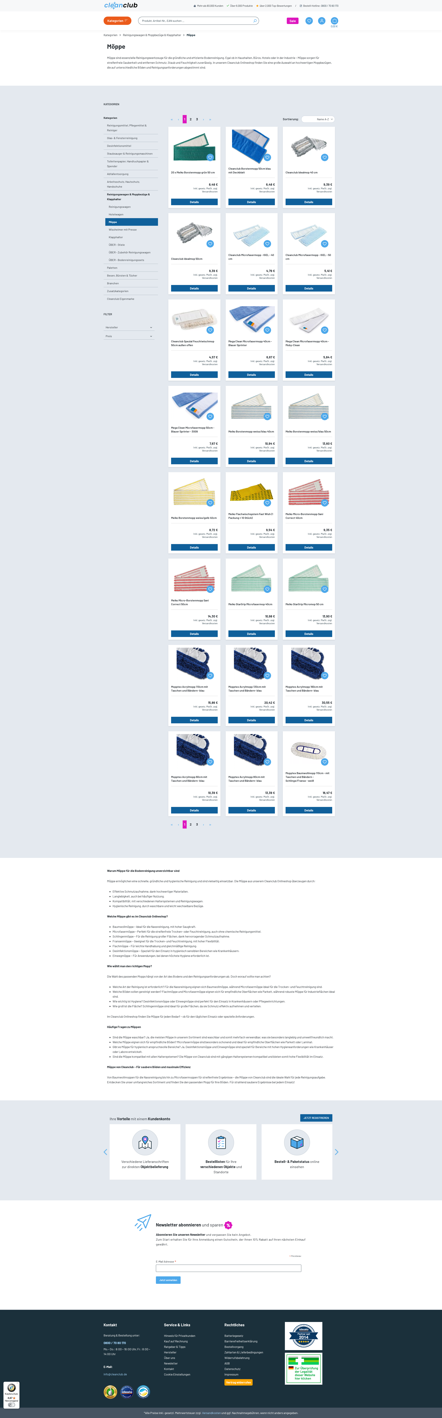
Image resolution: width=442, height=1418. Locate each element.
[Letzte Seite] (210, 119)
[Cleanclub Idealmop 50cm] (194, 233)
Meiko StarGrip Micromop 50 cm (304, 604)
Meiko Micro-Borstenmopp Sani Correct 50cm (190, 602)
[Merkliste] (210, 157)
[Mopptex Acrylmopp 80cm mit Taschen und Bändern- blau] (251, 751)
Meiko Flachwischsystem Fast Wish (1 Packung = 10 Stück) (250, 515)
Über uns (169, 1357)
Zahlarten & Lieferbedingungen (243, 1352)
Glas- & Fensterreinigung (122, 138)
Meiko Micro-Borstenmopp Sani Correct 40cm (304, 515)
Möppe (113, 221)
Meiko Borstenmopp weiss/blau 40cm (251, 431)
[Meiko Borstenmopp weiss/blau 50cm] (309, 406)
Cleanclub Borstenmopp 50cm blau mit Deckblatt (249, 170)
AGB (227, 1363)
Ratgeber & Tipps (174, 1346)
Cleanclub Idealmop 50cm (186, 258)
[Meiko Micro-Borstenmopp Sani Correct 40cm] (309, 492)
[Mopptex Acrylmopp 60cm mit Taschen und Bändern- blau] (194, 751)
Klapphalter (116, 237)
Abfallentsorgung (117, 173)
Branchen (113, 283)
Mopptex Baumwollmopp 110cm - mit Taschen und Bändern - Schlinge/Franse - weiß (307, 776)
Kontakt (169, 1369)
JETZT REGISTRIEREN (316, 1117)
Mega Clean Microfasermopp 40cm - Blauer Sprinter (250, 343)
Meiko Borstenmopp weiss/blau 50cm (308, 431)
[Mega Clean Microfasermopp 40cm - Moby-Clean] (309, 319)
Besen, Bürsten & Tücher (122, 275)
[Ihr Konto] (321, 21)
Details (194, 202)
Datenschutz (232, 1369)
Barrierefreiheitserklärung (240, 1341)
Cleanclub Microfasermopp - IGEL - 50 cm (308, 256)
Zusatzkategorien (117, 291)
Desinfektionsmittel (119, 145)
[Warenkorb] (334, 21)
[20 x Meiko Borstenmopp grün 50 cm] (194, 147)
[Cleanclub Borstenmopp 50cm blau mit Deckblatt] (251, 147)
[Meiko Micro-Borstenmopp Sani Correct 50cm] (194, 578)
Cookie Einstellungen (177, 1374)
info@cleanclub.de (115, 1374)
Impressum (231, 1374)
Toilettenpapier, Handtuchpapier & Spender (128, 164)
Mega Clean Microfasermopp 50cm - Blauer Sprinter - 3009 (192, 429)
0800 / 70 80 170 (329, 5)
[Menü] (17, 1384)
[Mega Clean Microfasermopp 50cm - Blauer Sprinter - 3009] (194, 406)
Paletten (112, 267)
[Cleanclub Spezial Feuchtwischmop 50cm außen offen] (194, 319)
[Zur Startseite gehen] (121, 5)
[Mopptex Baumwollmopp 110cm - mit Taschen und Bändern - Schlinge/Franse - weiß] (309, 751)
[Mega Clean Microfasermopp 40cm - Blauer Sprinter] (251, 319)
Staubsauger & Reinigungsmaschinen (130, 153)
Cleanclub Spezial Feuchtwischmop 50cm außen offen (192, 343)
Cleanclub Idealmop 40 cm (302, 172)
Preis (109, 336)
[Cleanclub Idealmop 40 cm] (309, 147)
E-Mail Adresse (166, 1261)
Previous (105, 1152)
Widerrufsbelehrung (236, 1357)
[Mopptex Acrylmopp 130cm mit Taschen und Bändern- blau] (251, 665)
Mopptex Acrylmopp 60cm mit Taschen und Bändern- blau (189, 778)
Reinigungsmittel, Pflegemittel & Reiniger (127, 128)
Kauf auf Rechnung (176, 1341)
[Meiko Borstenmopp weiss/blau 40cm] (251, 406)
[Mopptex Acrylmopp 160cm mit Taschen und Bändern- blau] (309, 665)
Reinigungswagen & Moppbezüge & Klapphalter (128, 197)
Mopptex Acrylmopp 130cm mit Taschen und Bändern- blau (247, 688)
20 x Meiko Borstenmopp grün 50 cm (193, 172)
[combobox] (194, 21)
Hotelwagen (116, 214)
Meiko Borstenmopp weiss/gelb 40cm (194, 517)
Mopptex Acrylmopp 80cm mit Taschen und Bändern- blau (246, 778)
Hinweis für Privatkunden (179, 1335)
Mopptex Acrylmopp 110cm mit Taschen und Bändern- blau (189, 688)
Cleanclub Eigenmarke (120, 298)
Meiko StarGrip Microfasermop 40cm (250, 604)
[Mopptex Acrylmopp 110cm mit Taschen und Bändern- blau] (194, 665)
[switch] (11, 1405)
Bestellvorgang (233, 1346)
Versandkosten (211, 1413)
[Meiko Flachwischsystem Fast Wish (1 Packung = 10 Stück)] (251, 492)
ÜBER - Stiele (117, 244)
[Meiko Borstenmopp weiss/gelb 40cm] (194, 492)
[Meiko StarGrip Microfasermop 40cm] (251, 578)
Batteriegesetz (233, 1335)
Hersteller (112, 327)
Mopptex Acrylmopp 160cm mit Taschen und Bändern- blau (304, 688)
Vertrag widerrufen (238, 1382)
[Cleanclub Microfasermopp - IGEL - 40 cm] (251, 233)
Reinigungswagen (120, 206)
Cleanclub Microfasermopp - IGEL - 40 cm (251, 256)
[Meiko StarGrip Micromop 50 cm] (309, 578)
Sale (293, 21)
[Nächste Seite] (203, 119)
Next (336, 1152)
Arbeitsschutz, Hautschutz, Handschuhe (123, 184)
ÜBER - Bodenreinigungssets (126, 259)
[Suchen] (255, 21)
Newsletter (171, 1363)
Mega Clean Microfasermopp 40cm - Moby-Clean (307, 343)
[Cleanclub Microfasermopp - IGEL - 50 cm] (309, 233)
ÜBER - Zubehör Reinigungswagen (130, 252)
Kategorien (110, 117)
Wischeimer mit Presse (123, 229)
